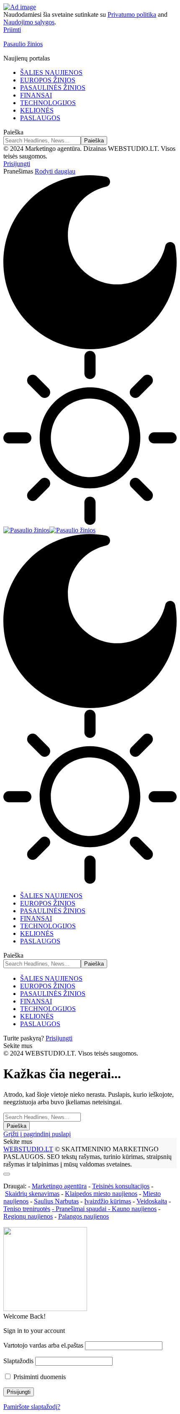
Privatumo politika (132, 14)
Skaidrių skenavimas (32, 1193)
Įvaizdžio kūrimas (107, 1201)
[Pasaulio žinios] (49, 530)
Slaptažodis (18, 1360)
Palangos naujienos (83, 1216)
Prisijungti (59, 1038)
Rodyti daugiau (55, 171)
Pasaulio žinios (23, 43)
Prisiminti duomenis (39, 1376)
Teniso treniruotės (26, 1208)
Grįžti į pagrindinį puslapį (37, 1134)
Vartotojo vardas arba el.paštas (43, 1345)
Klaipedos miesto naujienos (101, 1193)
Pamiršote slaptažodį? (31, 1406)
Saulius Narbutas (56, 1201)
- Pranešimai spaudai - (82, 1208)
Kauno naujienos (134, 1208)
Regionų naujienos (28, 1216)
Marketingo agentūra (59, 1186)
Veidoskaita (151, 1201)
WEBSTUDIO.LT (28, 1149)
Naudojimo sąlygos (28, 22)
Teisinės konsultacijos (120, 1186)
